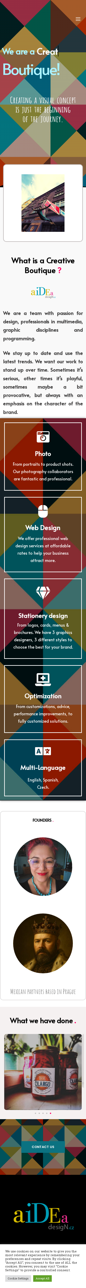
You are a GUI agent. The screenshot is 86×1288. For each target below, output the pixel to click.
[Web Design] (43, 511)
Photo (43, 453)
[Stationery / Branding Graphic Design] (43, 1072)
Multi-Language (43, 767)
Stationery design (43, 615)
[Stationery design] (43, 593)
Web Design (43, 527)
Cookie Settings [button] (18, 1278)
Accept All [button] (42, 1278)
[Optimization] (43, 679)
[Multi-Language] (43, 751)
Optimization (43, 695)
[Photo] (43, 437)
